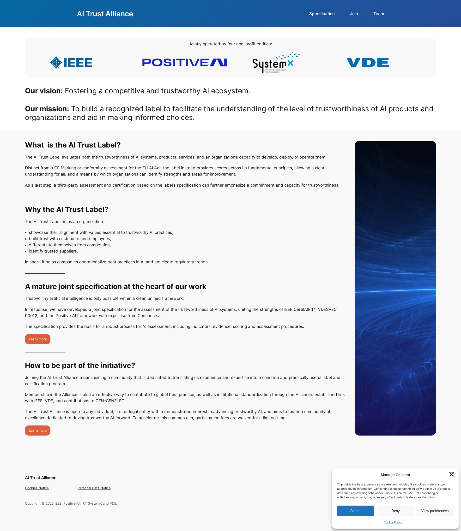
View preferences (435, 511)
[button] (451, 474)
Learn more (38, 339)
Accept (355, 511)
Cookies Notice (37, 488)
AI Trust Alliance (105, 13)
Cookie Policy (393, 522)
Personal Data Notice (94, 488)
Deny (395, 511)
